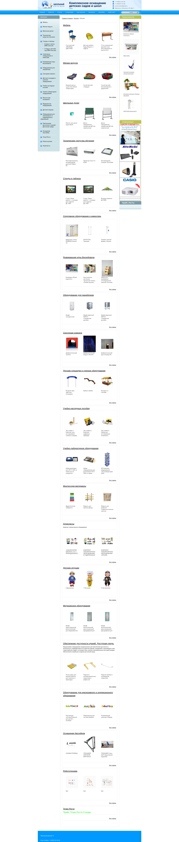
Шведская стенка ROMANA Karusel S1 (71, 241)
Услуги (59, 12)
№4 (67, 791)
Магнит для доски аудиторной (71, 123)
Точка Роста (46, 137)
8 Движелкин (70, 588)
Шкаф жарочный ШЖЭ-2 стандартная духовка (106, 317)
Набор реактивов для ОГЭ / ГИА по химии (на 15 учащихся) (71, 471)
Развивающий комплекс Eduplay (106, 716)
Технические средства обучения (49, 36)
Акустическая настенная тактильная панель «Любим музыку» (89, 280)
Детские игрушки (48, 110)
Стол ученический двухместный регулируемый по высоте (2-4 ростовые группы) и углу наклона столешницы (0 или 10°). (107, 51)
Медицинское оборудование (47, 104)
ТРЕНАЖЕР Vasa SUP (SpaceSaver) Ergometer (106, 755)
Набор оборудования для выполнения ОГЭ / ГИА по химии (89, 471)
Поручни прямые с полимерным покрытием (107, 676)
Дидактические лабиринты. (70, 507)
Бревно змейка (88, 390)
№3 (84, 791)
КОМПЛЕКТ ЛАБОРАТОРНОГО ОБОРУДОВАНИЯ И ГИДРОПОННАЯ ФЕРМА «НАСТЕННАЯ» (89, 554)
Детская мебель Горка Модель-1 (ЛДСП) (88, 46)
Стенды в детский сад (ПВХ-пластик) (50, 49)
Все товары (112, 57)
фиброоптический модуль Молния (88, 353)
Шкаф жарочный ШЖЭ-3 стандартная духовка (88, 317)
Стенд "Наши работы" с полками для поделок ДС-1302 (72, 201)
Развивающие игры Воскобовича (49, 62)
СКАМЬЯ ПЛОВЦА (72, 753)
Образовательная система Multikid (88, 716)
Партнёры (101, 12)
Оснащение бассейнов (46, 131)
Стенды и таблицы (48, 41)
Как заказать (81, 12)
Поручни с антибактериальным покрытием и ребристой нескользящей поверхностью (89, 679)
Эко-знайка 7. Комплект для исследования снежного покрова (71, 433)
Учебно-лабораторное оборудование (49, 92)
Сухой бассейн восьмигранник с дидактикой (106, 86)
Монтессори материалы (46, 98)
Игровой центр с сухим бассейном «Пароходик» (71, 86)
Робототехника (47, 141)
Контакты (92, 12)
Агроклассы (46, 146)
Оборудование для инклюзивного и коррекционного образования (48, 116)
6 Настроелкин (105, 588)
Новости (51, 12)
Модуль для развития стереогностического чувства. (107, 508)
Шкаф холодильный (70, 316)
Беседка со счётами (104, 391)
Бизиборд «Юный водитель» (71, 278)
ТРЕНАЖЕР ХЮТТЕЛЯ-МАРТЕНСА (87, 755)
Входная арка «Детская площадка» (70, 392)
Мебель (45, 22)
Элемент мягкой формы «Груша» (106, 240)
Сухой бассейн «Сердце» (88, 86)
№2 (102, 791)
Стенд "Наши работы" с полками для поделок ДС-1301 (89, 201)
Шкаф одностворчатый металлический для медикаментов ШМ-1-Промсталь (72, 629)
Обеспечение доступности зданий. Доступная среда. (49, 125)
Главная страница (67, 18)
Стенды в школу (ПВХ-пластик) (49, 44)
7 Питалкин (86, 588)
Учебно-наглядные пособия (48, 86)
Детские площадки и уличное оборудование (49, 79)
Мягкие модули (47, 26)
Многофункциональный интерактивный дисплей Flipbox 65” (73, 163)
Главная (42, 12)
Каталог (76, 18)
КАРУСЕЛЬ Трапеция (87, 240)
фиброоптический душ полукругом (106, 353)
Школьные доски (48, 31)
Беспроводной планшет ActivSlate (107, 161)
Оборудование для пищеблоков (49, 68)
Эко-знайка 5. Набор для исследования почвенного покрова (105, 434)
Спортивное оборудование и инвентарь (48, 55)
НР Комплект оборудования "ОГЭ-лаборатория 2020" (107, 471)
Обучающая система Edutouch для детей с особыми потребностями (71, 719)
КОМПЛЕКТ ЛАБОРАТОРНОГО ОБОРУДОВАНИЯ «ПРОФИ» (107, 552)
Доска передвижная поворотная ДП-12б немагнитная (107, 125)
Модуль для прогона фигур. (88, 507)
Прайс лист (111, 12)
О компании (69, 12)
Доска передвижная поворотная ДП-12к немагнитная (89, 125)
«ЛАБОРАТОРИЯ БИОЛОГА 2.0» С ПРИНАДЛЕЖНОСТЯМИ (73, 551)
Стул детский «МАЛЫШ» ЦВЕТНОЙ (70, 46)
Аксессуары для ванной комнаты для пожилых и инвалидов (71, 677)
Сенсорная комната (49, 74)
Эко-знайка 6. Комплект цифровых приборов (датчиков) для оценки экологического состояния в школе (89, 436)
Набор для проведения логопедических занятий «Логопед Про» (106, 281)
